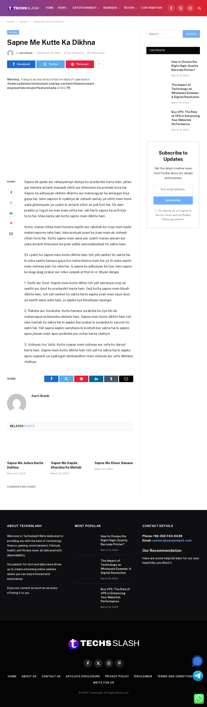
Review (129, 7)
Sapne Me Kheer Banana (114, 463)
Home (50, 7)
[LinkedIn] (11, 213)
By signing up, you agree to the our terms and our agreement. (173, 215)
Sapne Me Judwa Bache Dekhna (25, 465)
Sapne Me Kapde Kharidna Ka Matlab (66, 465)
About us (29, 676)
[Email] (11, 234)
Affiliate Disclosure (83, 676)
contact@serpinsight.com (172, 540)
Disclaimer (143, 676)
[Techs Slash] (23, 8)
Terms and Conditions (175, 676)
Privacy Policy (117, 676)
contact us (51, 676)
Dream (13, 32)
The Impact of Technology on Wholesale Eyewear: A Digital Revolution (185, 91)
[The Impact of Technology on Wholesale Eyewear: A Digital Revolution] (157, 89)
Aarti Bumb (26, 53)
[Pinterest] (11, 223)
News (62, 7)
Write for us (103, 682)
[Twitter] (11, 203)
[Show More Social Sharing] (99, 64)
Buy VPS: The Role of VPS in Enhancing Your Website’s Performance (185, 118)
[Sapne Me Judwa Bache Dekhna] (26, 447)
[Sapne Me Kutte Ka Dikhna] (70, 131)
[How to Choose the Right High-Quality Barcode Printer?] (157, 66)
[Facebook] (11, 192)
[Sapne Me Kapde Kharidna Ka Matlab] (70, 447)
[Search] (199, 8)
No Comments (76, 53)
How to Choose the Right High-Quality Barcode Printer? (184, 66)
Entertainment (84, 7)
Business (110, 7)
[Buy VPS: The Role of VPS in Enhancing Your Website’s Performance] (157, 117)
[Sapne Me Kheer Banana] (114, 447)
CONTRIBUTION (151, 7)
